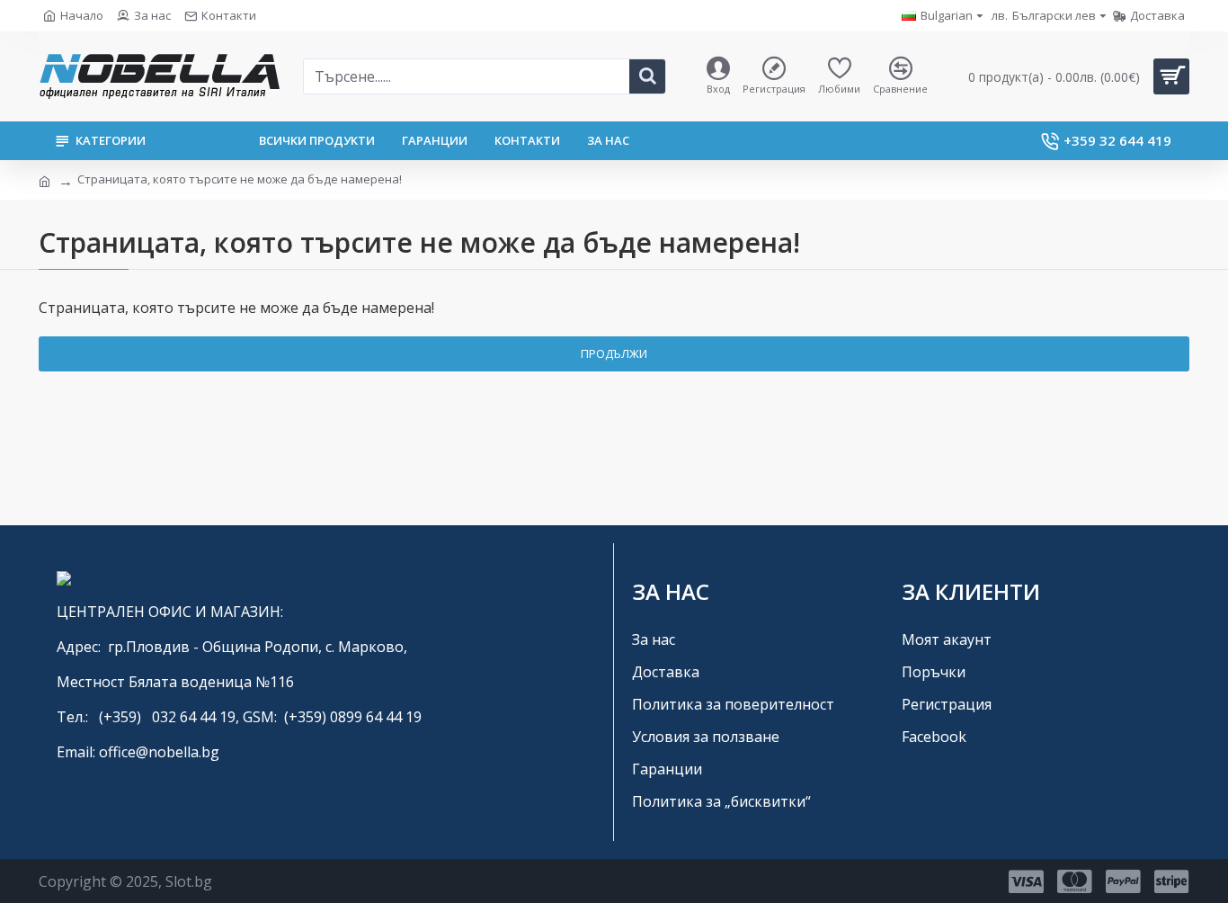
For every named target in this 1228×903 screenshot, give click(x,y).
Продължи (614, 353)
